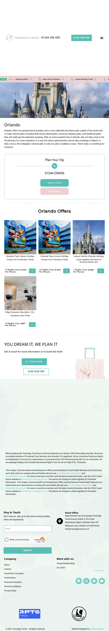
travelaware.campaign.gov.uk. (34, 479)
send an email (54, 182)
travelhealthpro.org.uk (15, 476)
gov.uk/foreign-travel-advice (69, 473)
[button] (101, 38)
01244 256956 (54, 173)
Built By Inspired (96, 629)
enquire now (54, 191)
